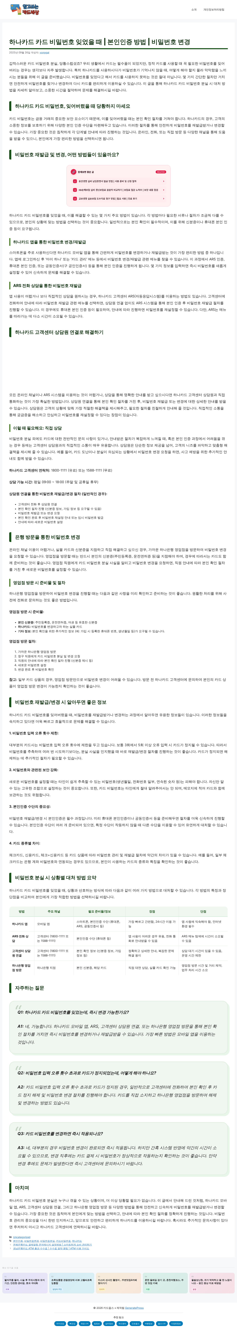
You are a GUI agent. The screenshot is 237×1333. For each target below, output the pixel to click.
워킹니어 (84, 1323)
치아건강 (60, 1323)
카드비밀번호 (63, 1240)
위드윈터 (122, 1323)
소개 (194, 9)
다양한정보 (176, 1323)
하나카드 (77, 1240)
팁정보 (97, 1323)
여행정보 (149, 1323)
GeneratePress (134, 1308)
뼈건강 (72, 1323)
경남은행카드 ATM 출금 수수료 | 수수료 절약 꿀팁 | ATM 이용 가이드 (51, 1248)
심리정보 (109, 1323)
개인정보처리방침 (214, 9)
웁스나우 (162, 1323)
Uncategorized (21, 1237)
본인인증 (18, 1240)
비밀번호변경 (31, 1240)
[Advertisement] (118, 365)
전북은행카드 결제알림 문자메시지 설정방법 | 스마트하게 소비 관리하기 (52, 1244)
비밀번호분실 (47, 1240)
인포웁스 (135, 1323)
